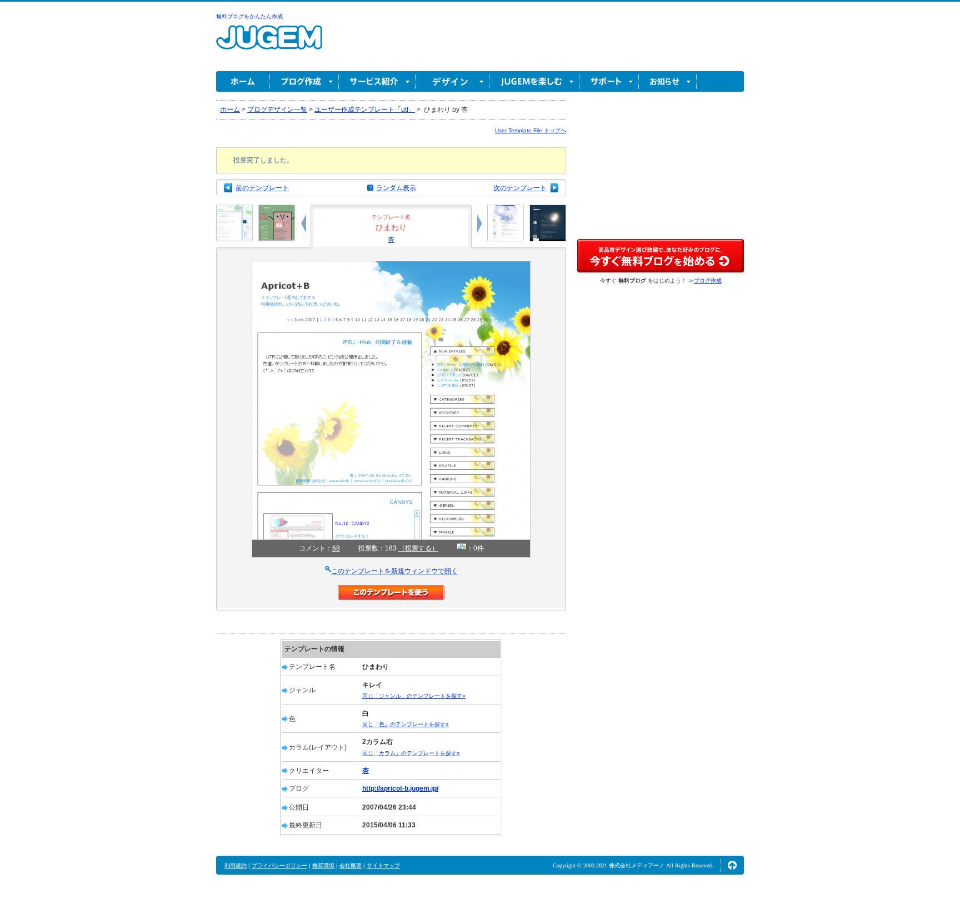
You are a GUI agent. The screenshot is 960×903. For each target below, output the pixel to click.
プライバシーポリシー (279, 865)
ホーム (243, 81)
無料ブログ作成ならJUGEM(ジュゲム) (269, 43)
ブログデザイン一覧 (277, 109)
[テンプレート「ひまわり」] (391, 266)
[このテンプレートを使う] (391, 590)
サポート (609, 81)
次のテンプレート (520, 188)
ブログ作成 (304, 81)
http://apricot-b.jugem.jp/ (400, 788)
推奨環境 (323, 865)
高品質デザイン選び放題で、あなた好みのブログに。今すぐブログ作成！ (660, 255)
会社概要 (350, 865)
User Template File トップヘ (530, 130)
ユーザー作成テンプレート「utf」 (364, 109)
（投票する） (418, 548)
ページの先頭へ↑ (732, 865)
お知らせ (668, 81)
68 (336, 548)
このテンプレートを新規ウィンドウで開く (394, 571)
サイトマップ (383, 865)
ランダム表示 (396, 188)
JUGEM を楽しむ (534, 81)
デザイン (452, 81)
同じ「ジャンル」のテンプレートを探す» (414, 696)
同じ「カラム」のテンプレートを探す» (411, 753)
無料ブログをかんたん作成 (249, 16)
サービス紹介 (377, 81)
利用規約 (235, 865)
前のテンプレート (262, 188)
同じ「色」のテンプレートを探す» (405, 724)
